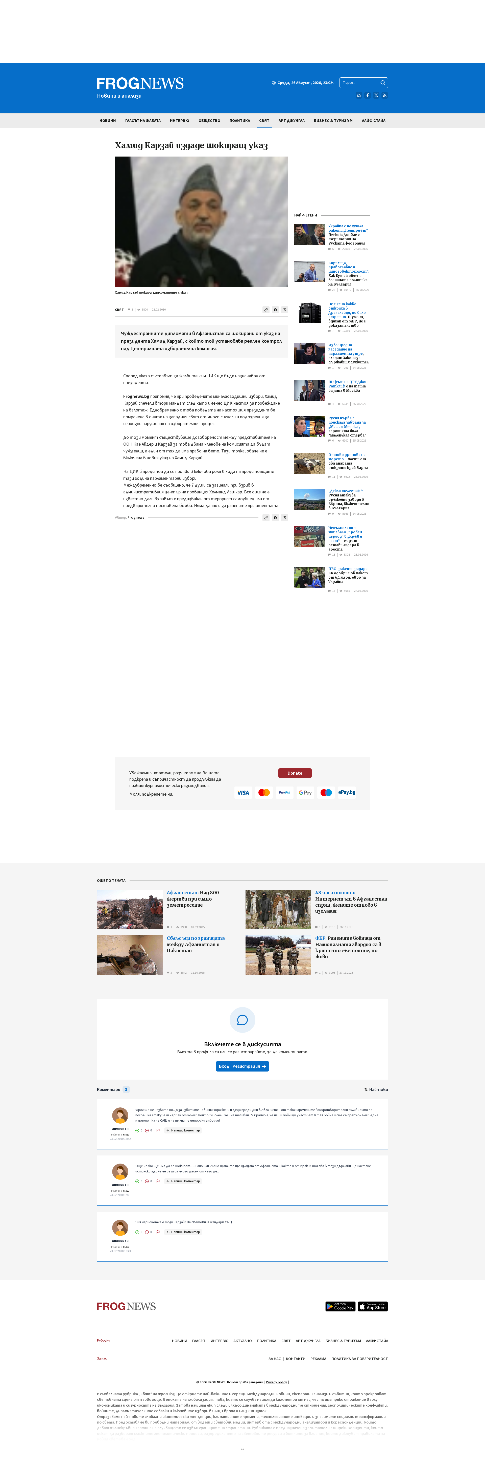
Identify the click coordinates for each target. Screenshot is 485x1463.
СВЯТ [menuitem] (264, 120)
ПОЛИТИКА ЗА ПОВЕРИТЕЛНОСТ (359, 1359)
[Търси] (383, 83)
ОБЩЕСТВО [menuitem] (209, 120)
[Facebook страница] (367, 95)
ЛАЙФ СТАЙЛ (377, 1341)
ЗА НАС (275, 1359)
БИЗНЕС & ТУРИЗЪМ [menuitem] (333, 120)
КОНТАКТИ (295, 1359)
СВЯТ (119, 310)
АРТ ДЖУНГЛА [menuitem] (292, 120)
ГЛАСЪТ (199, 1341)
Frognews (136, 517)
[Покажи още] (242, 1449)
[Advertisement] (242, 31)
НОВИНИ (179, 1341)
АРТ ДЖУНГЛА (308, 1341)
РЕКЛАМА (318, 1359)
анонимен (120, 1128)
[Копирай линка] (266, 309)
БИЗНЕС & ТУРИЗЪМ (343, 1341)
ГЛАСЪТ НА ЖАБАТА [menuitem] (143, 120)
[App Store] (373, 1306)
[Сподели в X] (284, 309)
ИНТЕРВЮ (219, 1341)
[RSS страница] (384, 95)
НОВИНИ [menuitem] (108, 120)
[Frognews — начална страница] (126, 1306)
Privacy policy (276, 1382)
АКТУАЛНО (242, 1341)
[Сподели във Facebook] (275, 309)
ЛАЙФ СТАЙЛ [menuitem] (373, 120)
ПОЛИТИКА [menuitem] (240, 120)
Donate (295, 773)
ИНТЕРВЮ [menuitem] (179, 120)
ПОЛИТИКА (266, 1341)
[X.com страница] (376, 95)
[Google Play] (340, 1306)
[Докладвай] (158, 1130)
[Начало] (359, 95)
